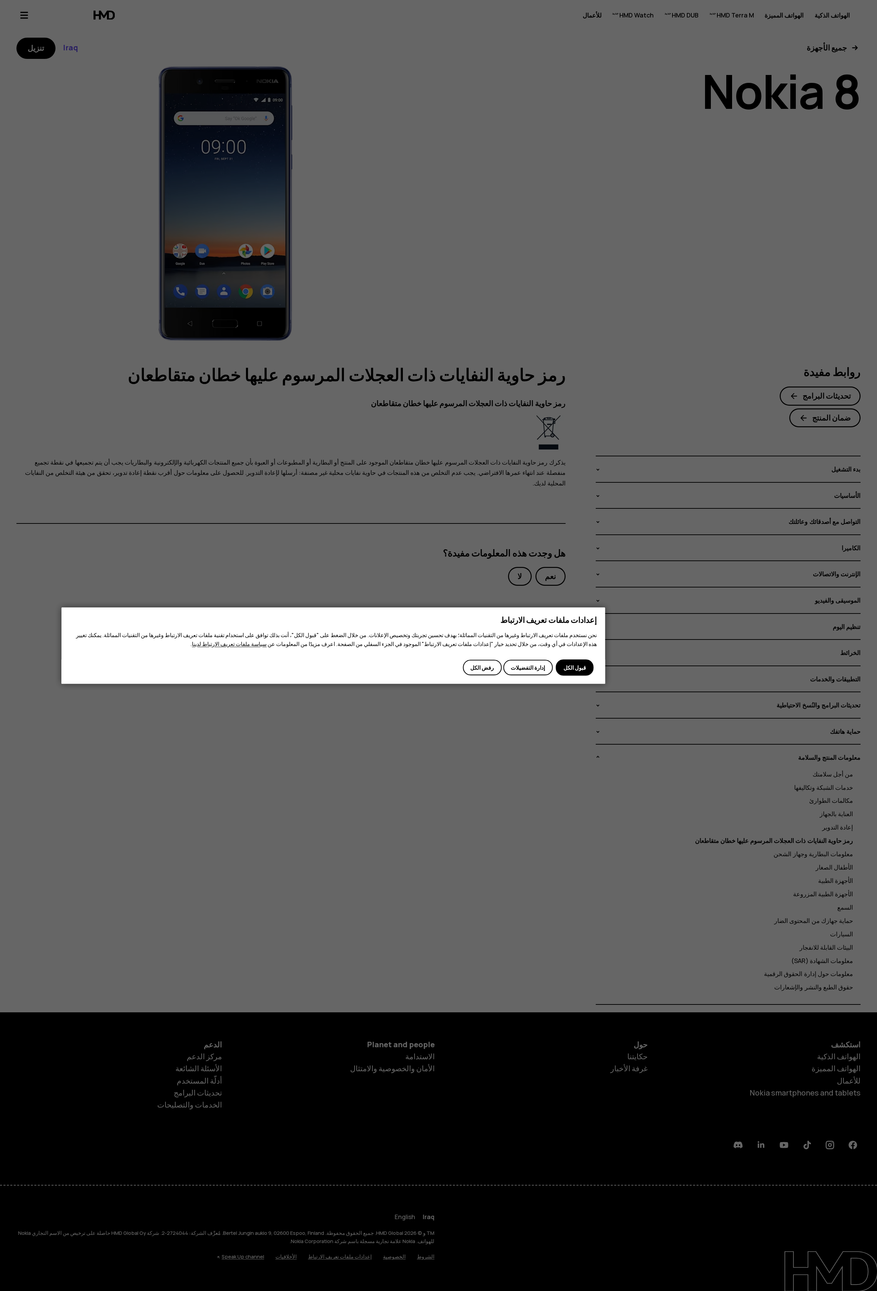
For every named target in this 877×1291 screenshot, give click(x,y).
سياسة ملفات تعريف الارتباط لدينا (229, 644)
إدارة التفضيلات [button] (528, 667)
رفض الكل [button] (482, 667)
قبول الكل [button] (575, 667)
